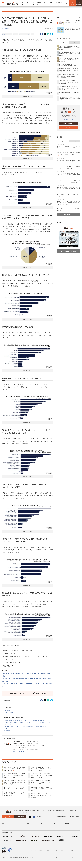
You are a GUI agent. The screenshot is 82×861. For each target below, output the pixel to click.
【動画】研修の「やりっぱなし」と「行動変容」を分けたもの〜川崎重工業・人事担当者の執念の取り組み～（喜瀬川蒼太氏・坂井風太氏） (68, 202)
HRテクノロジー (58, 3)
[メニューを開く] (3, 3)
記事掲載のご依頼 (61, 816)
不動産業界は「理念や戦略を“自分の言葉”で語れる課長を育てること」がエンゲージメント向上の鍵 (68, 147)
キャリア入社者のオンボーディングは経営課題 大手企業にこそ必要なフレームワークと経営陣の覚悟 (68, 181)
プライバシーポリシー (70, 850)
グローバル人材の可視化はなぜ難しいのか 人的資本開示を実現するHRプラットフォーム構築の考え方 (15, 768)
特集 (22, 3)
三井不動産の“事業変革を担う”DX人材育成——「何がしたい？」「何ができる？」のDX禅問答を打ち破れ (68, 161)
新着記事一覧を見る (69, 214)
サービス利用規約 (60, 850)
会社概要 (52, 850)
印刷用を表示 (7, 700)
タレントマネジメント (24, 34)
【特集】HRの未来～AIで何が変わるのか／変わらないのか (72, 21)
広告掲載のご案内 (74, 816)
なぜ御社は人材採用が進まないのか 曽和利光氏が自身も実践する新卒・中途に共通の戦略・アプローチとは (68, 188)
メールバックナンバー (69, 119)
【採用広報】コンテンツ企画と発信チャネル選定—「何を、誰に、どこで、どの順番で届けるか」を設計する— (41, 775)
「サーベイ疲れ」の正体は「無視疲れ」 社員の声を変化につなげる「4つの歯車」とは (68, 167)
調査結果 (15, 34)
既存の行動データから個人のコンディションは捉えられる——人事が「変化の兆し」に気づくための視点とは (41, 782)
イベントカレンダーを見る (69, 251)
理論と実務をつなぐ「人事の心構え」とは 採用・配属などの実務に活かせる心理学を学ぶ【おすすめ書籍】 (42, 768)
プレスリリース (9, 712)
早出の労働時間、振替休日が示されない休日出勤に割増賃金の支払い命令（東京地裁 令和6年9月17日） (14, 793)
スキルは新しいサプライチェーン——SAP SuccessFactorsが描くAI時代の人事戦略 (14, 788)
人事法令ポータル (44, 824)
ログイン (69, 127)
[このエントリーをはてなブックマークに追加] (51, 33)
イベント (50, 3)
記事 (33, 3)
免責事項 (47, 850)
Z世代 (32, 34)
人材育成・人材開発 (6, 34)
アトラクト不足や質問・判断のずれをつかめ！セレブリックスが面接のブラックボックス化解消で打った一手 (68, 174)
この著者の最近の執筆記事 (20, 751)
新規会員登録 (69, 123)
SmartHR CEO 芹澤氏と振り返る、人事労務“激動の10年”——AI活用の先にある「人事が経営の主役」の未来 (14, 775)
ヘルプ (26, 850)
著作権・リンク (32, 850)
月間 (74, 42)
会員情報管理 (41, 850)
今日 (63, 42)
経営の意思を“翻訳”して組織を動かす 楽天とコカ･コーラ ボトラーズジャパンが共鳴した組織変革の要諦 (41, 795)
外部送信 (78, 850)
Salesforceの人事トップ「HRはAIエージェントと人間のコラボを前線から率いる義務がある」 (41, 788)
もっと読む (7, 730)
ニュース (74, 141)
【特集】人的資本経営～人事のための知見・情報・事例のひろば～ (72, 28)
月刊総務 (7, 710)
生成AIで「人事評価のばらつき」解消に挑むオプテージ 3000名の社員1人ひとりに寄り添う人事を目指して (14, 782)
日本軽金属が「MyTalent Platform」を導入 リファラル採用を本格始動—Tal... (25, 720)
